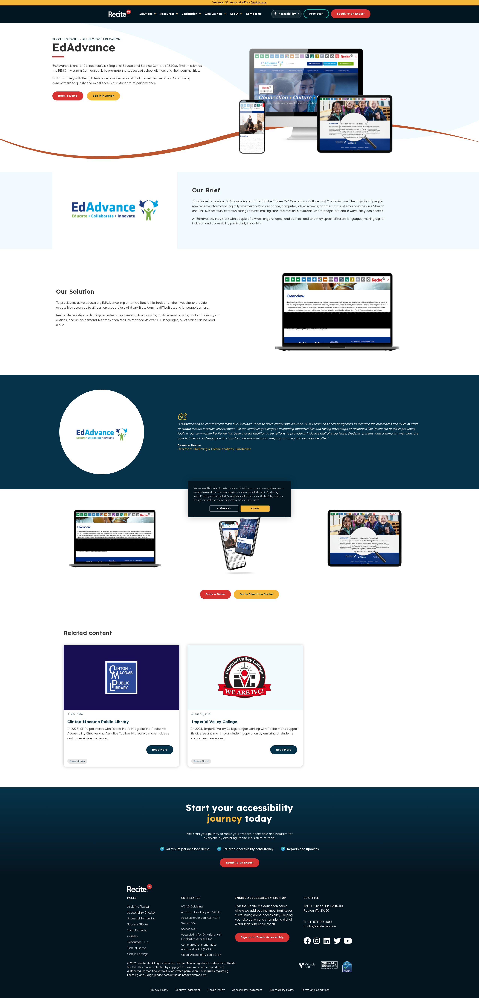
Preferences (224, 508)
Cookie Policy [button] (266, 496)
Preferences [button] (252, 500)
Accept (255, 508)
